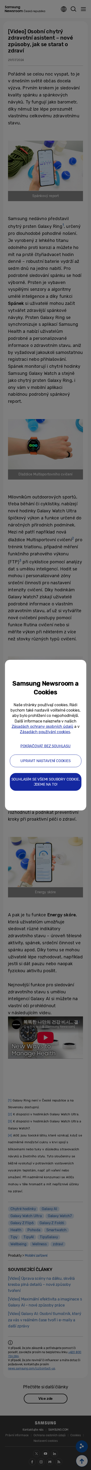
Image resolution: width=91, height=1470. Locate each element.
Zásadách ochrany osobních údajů (42, 726)
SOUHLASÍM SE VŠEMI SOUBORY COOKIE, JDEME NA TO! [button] (45, 782)
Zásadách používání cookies (45, 732)
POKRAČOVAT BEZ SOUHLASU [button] (45, 746)
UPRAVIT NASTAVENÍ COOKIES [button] (45, 761)
